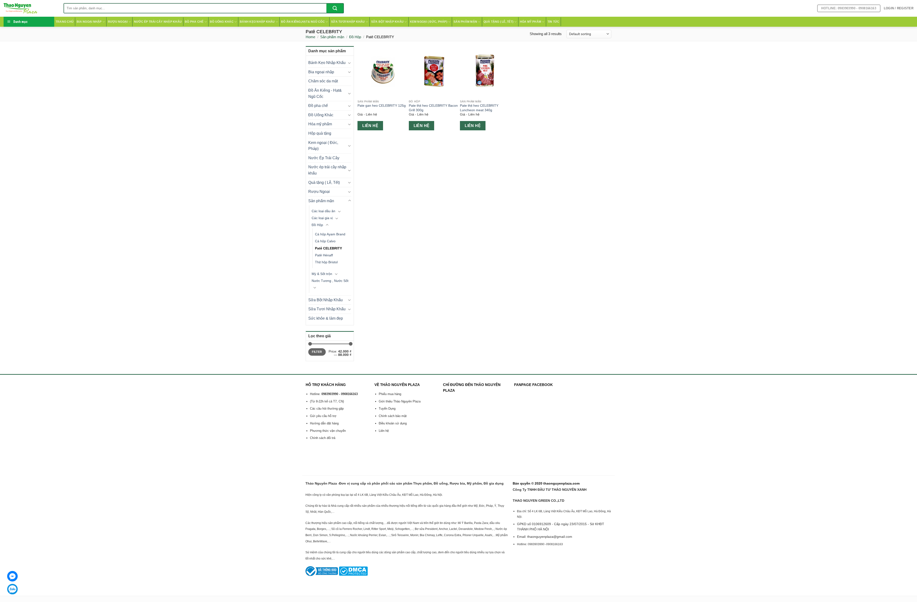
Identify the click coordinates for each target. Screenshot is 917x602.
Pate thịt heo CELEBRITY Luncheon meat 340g (479, 108)
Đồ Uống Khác (222, 21)
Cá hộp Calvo (325, 241)
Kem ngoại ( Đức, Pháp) (428, 21)
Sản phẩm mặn (465, 21)
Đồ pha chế (194, 21)
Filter (317, 352)
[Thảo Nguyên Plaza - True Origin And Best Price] (30, 8)
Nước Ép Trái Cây (323, 158)
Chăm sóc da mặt (323, 81)
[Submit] (334, 8)
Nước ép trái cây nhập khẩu (158, 21)
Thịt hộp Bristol (326, 262)
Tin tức (554, 21)
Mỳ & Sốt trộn (322, 274)
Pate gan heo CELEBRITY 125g (381, 105)
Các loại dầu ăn (323, 211)
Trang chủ (65, 21)
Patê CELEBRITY (328, 248)
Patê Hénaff (324, 255)
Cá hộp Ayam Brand (330, 234)
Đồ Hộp (355, 37)
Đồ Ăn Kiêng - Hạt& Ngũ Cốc (325, 93)
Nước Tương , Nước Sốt (330, 281)
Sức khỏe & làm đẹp (325, 318)
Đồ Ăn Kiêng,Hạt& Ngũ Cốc (303, 21)
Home (310, 37)
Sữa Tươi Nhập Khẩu (348, 21)
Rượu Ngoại (118, 21)
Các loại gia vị (322, 218)
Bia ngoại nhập (89, 21)
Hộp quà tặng (319, 133)
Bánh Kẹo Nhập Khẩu (257, 21)
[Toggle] (350, 63)
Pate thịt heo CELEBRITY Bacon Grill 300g (433, 108)
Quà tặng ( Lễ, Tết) (499, 21)
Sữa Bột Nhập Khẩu (387, 21)
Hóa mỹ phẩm (530, 21)
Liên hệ (370, 126)
